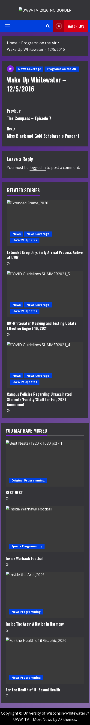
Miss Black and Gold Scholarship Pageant (43, 132)
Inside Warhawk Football (24, 558)
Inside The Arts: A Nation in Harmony (35, 624)
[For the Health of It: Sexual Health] (45, 660)
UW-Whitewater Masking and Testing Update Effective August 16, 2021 (41, 325)
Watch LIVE (76, 26)
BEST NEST (14, 492)
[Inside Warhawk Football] (45, 529)
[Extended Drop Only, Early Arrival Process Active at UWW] (45, 223)
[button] (7, 26)
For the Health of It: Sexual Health (33, 690)
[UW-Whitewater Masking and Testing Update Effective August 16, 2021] (45, 294)
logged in (38, 167)
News (17, 234)
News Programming (26, 612)
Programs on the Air (61, 69)
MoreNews (42, 719)
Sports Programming (27, 546)
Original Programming (28, 480)
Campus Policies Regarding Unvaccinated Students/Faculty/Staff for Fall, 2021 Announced (39, 399)
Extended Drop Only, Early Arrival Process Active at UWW (45, 255)
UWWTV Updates (25, 240)
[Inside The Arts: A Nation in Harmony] (45, 595)
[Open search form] (48, 26)
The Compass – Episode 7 (29, 114)
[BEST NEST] (45, 463)
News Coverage (29, 69)
